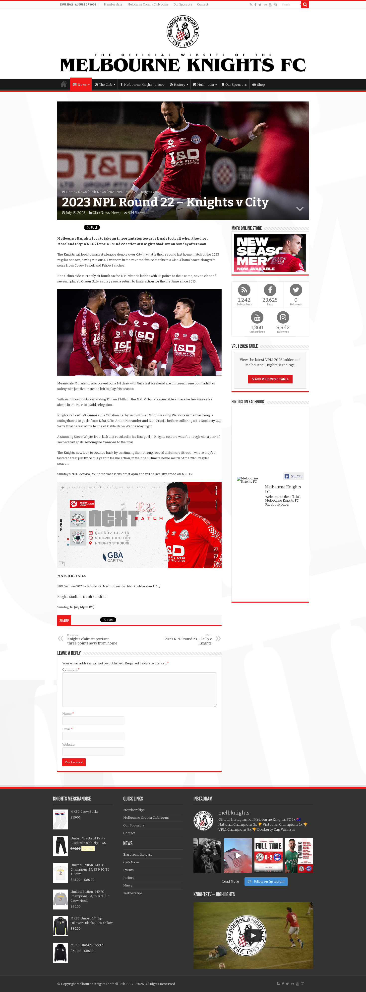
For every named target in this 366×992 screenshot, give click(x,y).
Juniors (128, 878)
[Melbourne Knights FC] (183, 43)
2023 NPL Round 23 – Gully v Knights (188, 639)
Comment (71, 669)
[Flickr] (265, 5)
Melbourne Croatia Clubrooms (148, 4)
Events (128, 870)
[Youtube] (270, 5)
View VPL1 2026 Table (270, 379)
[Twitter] (260, 5)
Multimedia (205, 85)
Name (68, 714)
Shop (261, 85)
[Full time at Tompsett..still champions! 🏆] (268, 855)
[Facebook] (255, 5)
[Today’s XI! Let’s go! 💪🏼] (299, 855)
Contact (202, 4)
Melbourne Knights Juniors (144, 85)
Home (63, 84)
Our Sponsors (183, 4)
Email (67, 729)
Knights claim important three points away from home (92, 639)
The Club (105, 85)
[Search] (305, 4)
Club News (97, 192)
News (82, 85)
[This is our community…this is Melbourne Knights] (207, 855)
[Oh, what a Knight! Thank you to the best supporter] (238, 855)
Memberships (113, 4)
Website (68, 744)
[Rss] (251, 5)
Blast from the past (137, 854)
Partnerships (133, 893)
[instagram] (275, 5)
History (179, 85)
